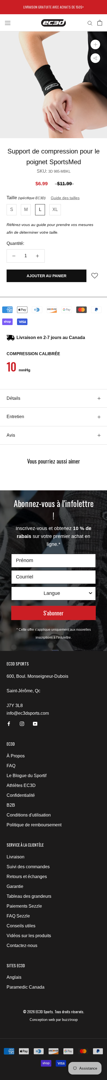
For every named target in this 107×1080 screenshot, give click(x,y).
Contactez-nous (22, 945)
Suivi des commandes (28, 866)
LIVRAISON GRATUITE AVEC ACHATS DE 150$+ (53, 7)
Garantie (15, 886)
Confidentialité (21, 795)
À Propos (16, 756)
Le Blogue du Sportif (26, 775)
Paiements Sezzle (24, 906)
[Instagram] (22, 723)
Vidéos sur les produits (29, 935)
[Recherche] (90, 23)
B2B (11, 805)
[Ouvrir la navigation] (7, 23)
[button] (94, 277)
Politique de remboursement (34, 825)
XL (55, 209)
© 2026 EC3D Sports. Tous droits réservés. (53, 1011)
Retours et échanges (27, 876)
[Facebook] (9, 723)
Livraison (15, 857)
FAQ (11, 765)
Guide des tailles (65, 198)
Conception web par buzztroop (54, 1020)
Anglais (14, 977)
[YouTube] (35, 723)
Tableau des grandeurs (29, 896)
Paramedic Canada (25, 987)
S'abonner (53, 613)
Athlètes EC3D (21, 785)
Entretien (15, 416)
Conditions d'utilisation (29, 815)
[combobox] (52, 593)
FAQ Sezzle (18, 916)
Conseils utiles (21, 925)
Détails (13, 398)
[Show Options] (90, 593)
